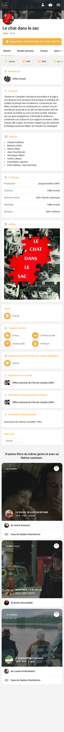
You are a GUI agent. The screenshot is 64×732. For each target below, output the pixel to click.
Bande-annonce (25, 51)
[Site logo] (5, 5)
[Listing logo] (8, 19)
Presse (44, 51)
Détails (7, 51)
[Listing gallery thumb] (32, 264)
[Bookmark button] (56, 468)
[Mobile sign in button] (43, 5)
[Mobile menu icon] (58, 5)
